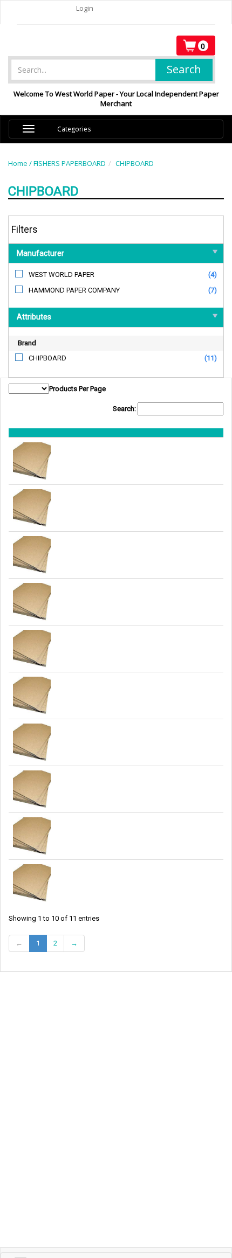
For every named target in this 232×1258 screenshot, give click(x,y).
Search (184, 69)
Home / (20, 163)
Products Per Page (77, 389)
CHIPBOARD (134, 163)
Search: (125, 409)
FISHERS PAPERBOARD (69, 163)
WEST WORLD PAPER (61, 274)
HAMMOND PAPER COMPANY (74, 290)
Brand (27, 343)
